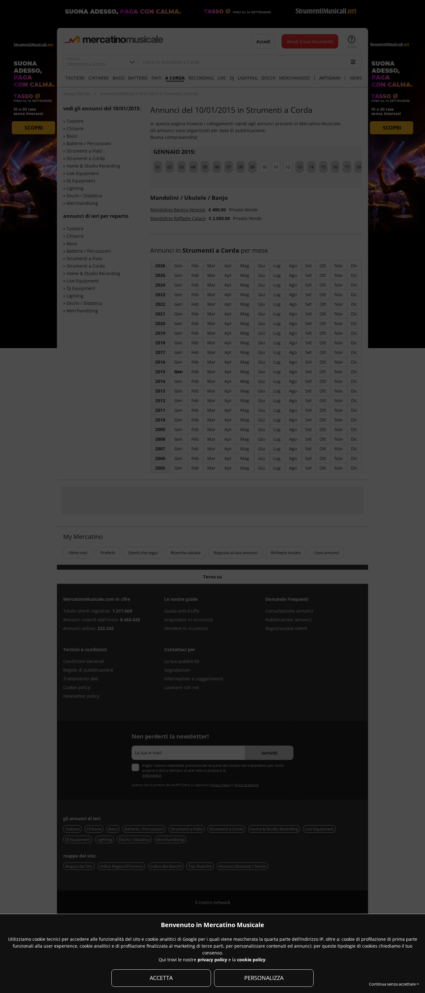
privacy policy (212, 960)
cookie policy (251, 960)
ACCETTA (161, 978)
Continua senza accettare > (394, 984)
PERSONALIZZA (263, 978)
